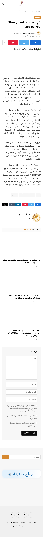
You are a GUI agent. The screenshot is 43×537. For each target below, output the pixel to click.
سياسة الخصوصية (25, 526)
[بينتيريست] (13, 42)
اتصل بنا (14, 526)
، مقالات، (37, 17)
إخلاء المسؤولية (26, 522)
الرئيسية (38, 11)
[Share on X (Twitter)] (24, 42)
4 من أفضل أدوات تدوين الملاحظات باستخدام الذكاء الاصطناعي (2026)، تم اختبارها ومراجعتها (24, 333)
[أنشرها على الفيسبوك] (35, 42)
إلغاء (25, 195)
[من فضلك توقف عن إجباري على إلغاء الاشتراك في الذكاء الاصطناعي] (21, 282)
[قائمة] (39, 4)
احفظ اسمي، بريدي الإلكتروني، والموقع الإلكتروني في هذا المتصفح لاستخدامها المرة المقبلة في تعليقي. (22, 408)
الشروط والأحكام (12, 522)
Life (38, 195)
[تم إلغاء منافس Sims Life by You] (21, 57)
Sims (32, 195)
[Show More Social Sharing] (4, 42)
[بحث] (3, 4)
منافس (14, 195)
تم (20, 195)
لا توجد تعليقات (34, 36)
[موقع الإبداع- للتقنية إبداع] (21, 4)
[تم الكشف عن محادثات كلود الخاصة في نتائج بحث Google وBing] (21, 246)
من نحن (35, 522)
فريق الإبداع (26, 33)
